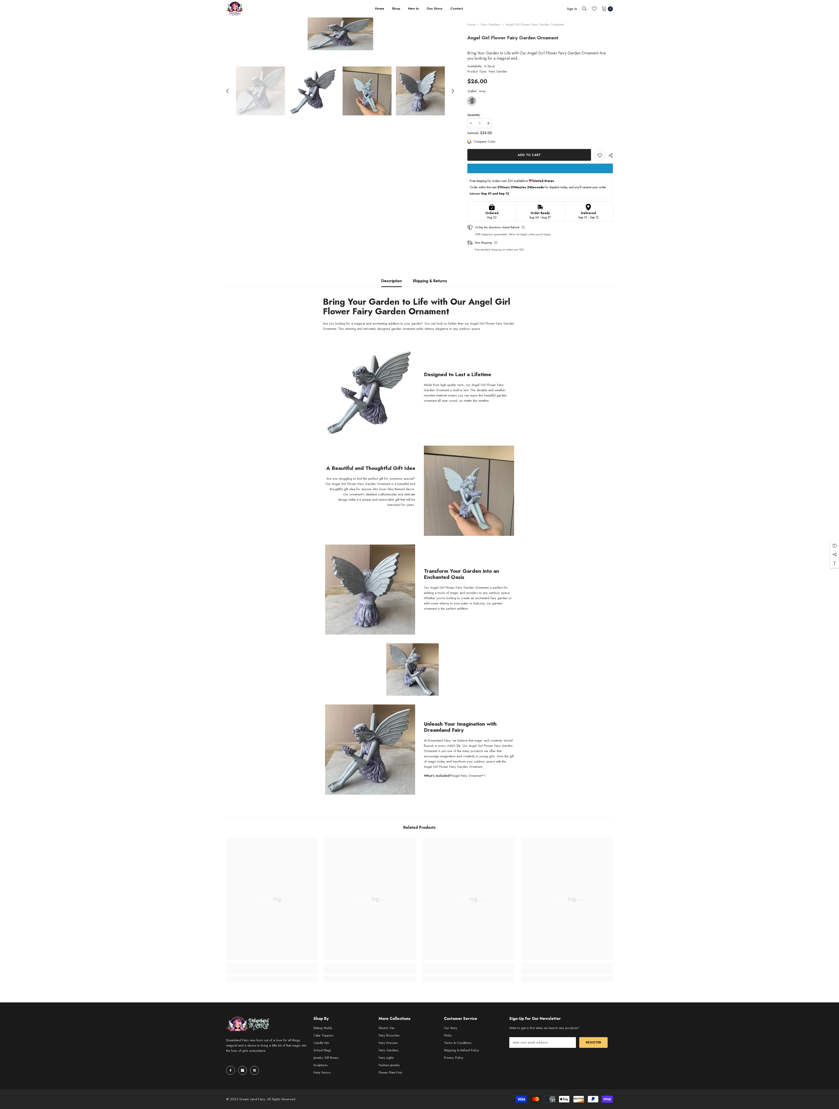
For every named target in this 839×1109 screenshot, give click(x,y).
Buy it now (540, 168)
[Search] (584, 9)
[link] (272, 971)
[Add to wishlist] (599, 155)
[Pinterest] (254, 1070)
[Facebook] (230, 1070)
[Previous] (227, 91)
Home (471, 24)
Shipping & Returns (430, 281)
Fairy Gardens (491, 24)
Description (391, 281)
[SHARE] (609, 155)
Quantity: (473, 114)
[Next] (453, 91)
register (593, 1042)
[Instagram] (242, 1070)
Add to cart (528, 154)
